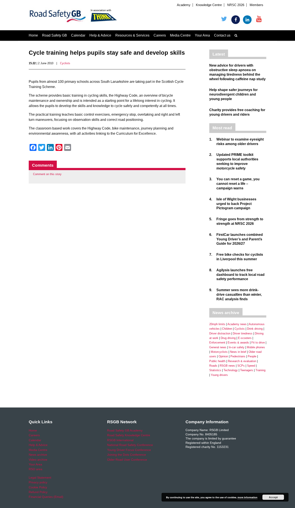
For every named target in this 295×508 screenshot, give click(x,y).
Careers (160, 35)
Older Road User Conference (127, 459)
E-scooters (245, 338)
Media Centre (180, 35)
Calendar (78, 35)
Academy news (237, 324)
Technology (231, 370)
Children (227, 328)
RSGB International (120, 440)
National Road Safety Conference (130, 445)
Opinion (223, 356)
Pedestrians (237, 356)
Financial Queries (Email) (46, 496)
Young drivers (219, 375)
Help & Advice (100, 35)
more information (247, 497)
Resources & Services (132, 35)
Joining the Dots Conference (126, 454)
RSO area (35, 469)
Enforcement (217, 342)
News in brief (238, 351)
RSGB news (227, 365)
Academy (183, 5)
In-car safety (236, 347)
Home (33, 35)
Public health (217, 361)
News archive (38, 454)
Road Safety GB (54, 35)
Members (256, 5)
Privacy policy (38, 482)
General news (217, 347)
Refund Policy (38, 492)
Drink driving (255, 328)
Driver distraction (219, 333)
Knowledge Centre (209, 5)
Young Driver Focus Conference (129, 450)
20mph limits (217, 324)
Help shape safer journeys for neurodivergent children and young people (233, 94)
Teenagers (246, 370)
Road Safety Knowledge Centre (128, 435)
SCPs (241, 365)
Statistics (215, 370)
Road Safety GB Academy (125, 430)
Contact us (222, 35)
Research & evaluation (242, 361)
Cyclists (65, 63)
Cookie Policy (38, 487)
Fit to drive (258, 342)
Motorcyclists (219, 351)
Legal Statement (40, 477)
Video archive (38, 459)
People (252, 356)
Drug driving (228, 338)
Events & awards (238, 342)
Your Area (202, 35)
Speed (251, 365)
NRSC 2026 (235, 5)
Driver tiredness (242, 333)
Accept (273, 497)
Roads (213, 365)
